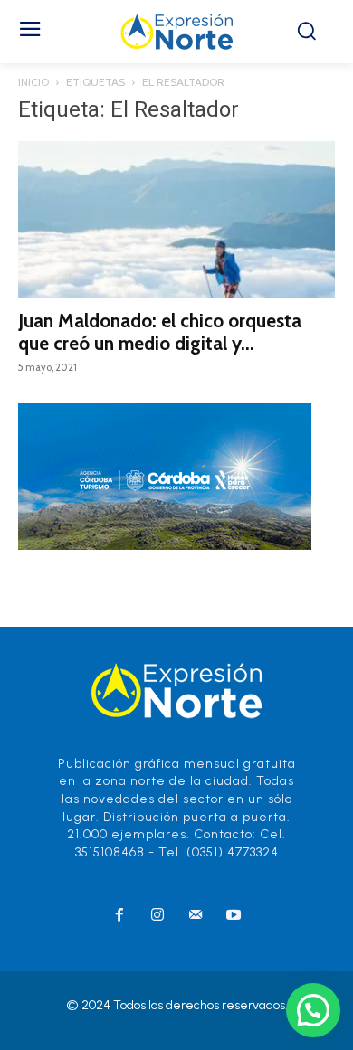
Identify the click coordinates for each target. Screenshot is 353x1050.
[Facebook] (119, 916)
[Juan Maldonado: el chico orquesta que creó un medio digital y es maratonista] (176, 219)
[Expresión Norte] (177, 32)
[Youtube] (233, 916)
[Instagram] (157, 916)
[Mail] (195, 916)
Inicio (33, 82)
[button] (313, 1010)
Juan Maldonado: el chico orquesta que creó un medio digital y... (159, 332)
